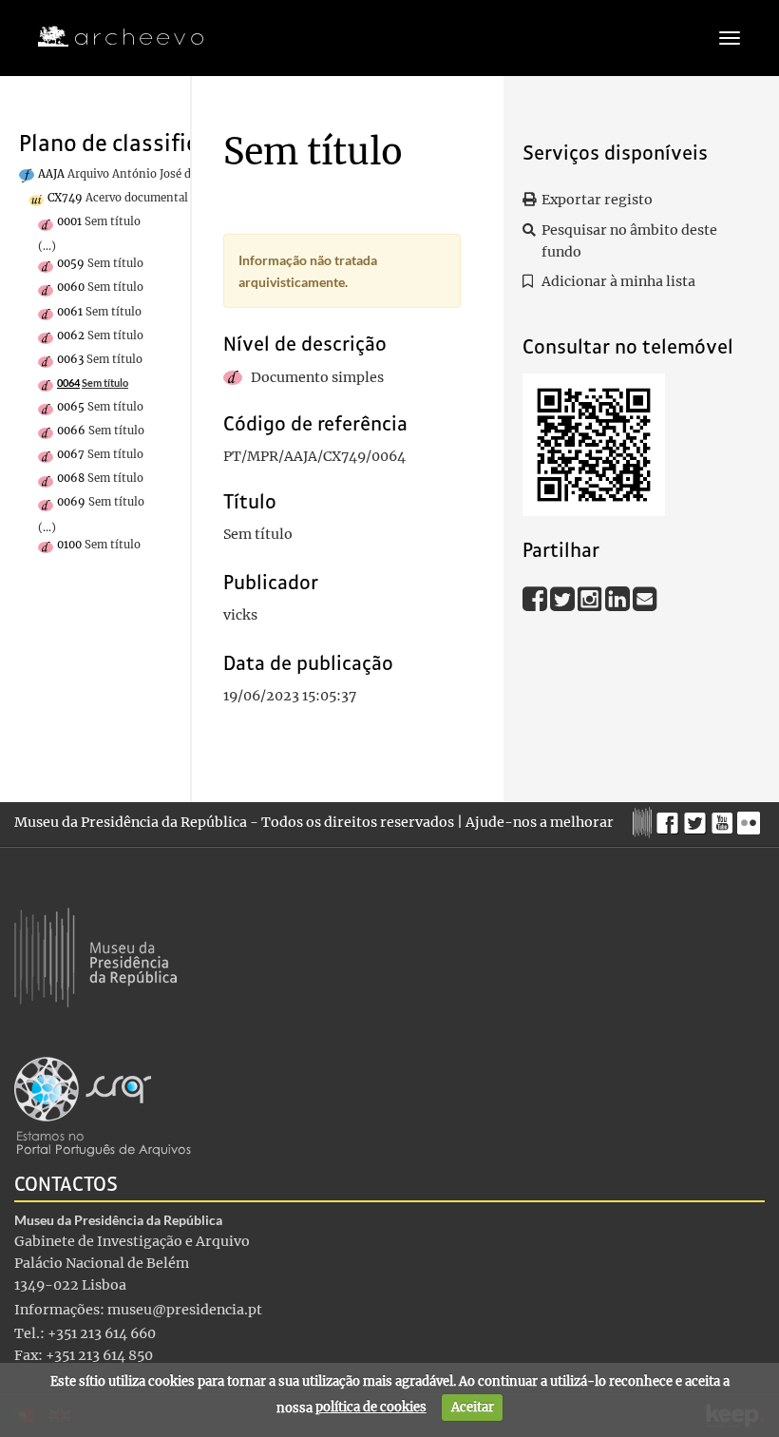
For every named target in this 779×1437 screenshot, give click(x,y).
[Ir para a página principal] (108, 37)
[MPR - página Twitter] (698, 818)
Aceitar (472, 1407)
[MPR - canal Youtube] (724, 817)
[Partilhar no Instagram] (591, 598)
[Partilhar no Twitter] (564, 598)
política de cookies (371, 1407)
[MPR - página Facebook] (670, 818)
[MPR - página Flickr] (751, 818)
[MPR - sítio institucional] (644, 820)
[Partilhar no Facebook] (536, 598)
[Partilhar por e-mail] (645, 598)
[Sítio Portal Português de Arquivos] (102, 1105)
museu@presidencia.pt (184, 1309)
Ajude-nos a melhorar (540, 822)
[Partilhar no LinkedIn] (619, 598)
